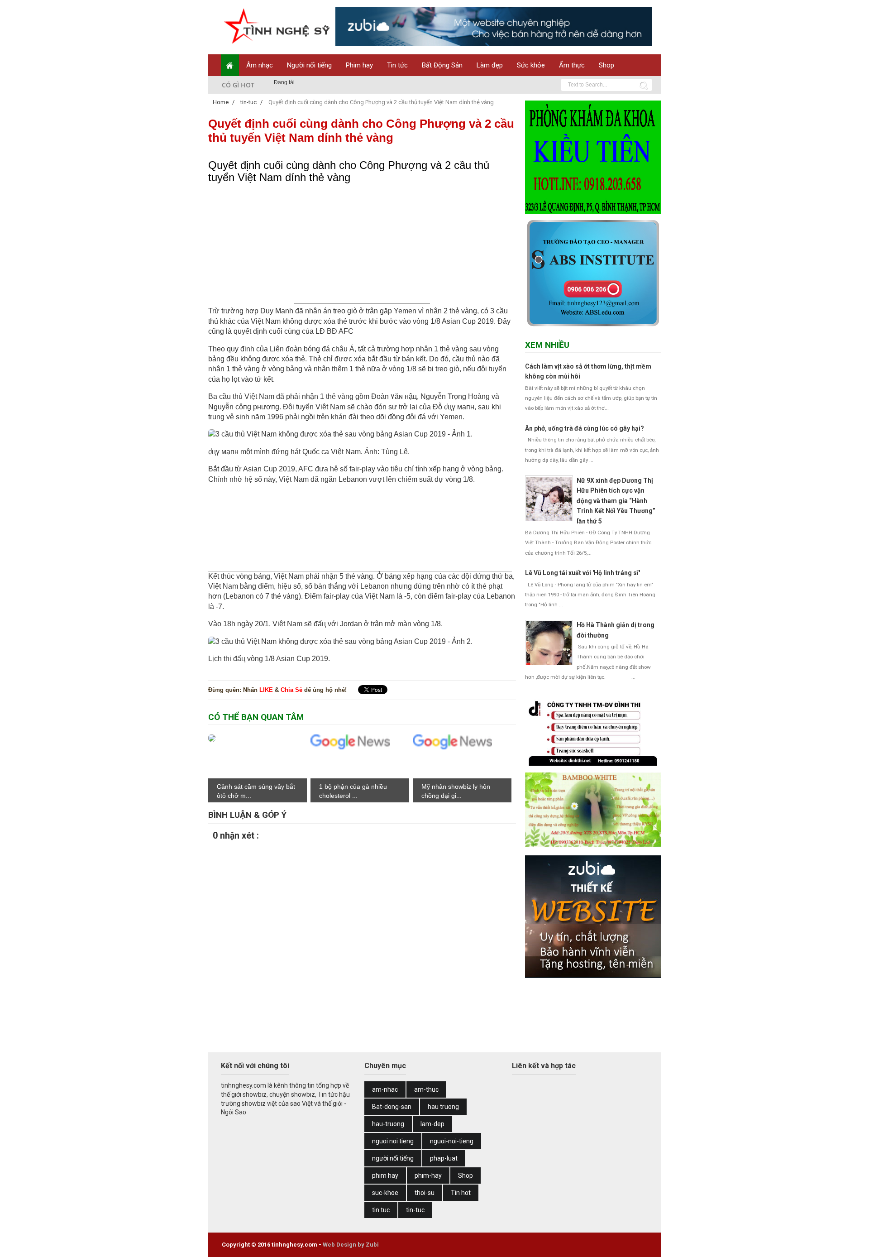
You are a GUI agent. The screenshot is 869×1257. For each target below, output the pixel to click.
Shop (606, 65)
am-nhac (385, 1089)
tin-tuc (415, 1210)
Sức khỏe (531, 65)
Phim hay (359, 65)
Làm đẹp (490, 65)
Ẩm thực (572, 65)
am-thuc (426, 1089)
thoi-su (424, 1192)
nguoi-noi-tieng (451, 1141)
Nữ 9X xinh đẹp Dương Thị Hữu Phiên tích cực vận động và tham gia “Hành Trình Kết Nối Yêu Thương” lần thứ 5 (616, 501)
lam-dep (432, 1123)
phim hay (385, 1175)
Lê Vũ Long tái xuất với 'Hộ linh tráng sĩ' (582, 572)
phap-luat (444, 1158)
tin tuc (381, 1210)
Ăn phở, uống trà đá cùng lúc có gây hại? (584, 428)
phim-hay (428, 1175)
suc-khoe (385, 1192)
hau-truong (388, 1123)
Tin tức (397, 65)
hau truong (443, 1106)
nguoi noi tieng (393, 1141)
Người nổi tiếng (309, 65)
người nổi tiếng (393, 1158)
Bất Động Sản (442, 65)
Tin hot (461, 1192)
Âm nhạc (259, 65)
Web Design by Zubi (351, 1244)
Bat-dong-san (391, 1106)
